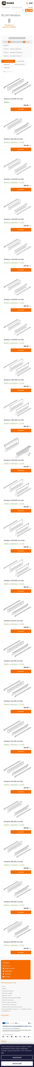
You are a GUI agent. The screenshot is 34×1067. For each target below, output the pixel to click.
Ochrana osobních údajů (9, 1002)
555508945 (8, 971)
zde (2, 1053)
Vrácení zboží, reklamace (9, 1004)
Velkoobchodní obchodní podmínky (12, 1007)
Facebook (8, 974)
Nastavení (17, 1057)
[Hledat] (22, 10)
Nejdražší (7, 64)
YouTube (7, 976)
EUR (32, 7)
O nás (3, 986)
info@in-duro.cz (10, 968)
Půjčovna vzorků (6, 995)
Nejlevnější (21, 61)
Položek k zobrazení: (17, 38)
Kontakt (4, 988)
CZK (29, 7)
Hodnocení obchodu (8, 991)
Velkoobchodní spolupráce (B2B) (11, 997)
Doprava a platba (7, 993)
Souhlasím (17, 1064)
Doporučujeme (8, 61)
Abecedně (7, 67)
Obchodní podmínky (8, 1000)
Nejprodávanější (20, 64)
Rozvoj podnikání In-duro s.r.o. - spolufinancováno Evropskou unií (16, 1010)
